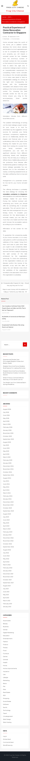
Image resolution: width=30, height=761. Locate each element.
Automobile (7, 620)
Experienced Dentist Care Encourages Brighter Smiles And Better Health (13, 361)
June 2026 (6, 415)
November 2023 (8, 505)
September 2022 (8, 547)
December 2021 (8, 574)
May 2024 (6, 487)
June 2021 (6, 591)
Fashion (5, 641)
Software (6, 704)
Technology (6, 710)
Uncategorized (7, 716)
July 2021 (6, 588)
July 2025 (6, 445)
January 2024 (7, 499)
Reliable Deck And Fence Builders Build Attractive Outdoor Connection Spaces (14, 372)
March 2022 (6, 565)
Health (5, 662)
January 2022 (7, 571)
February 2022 (7, 568)
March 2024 (7, 493)
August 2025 (7, 442)
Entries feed (7, 739)
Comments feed (8, 742)
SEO (4, 695)
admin (5, 36)
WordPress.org (7, 745)
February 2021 (7, 603)
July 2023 (6, 517)
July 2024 (6, 481)
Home (5, 665)
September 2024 (8, 475)
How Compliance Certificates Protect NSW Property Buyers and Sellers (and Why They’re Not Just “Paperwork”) (14, 308)
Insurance (6, 671)
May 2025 (6, 451)
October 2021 (7, 580)
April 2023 (6, 526)
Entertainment (7, 638)
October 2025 (7, 436)
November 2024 (8, 469)
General (5, 659)
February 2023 (7, 532)
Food (4, 650)
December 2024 (8, 466)
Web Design (7, 719)
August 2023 (7, 514)
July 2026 (6, 412)
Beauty (5, 623)
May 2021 (6, 594)
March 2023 (6, 529)
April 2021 (6, 597)
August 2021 (7, 586)
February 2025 (7, 460)
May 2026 (6, 418)
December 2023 (8, 502)
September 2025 (8, 439)
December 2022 (8, 538)
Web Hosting (7, 722)
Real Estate (6, 38)
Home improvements (10, 668)
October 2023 (7, 508)
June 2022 (6, 556)
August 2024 (7, 478)
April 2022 (6, 562)
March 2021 (6, 600)
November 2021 (8, 576)
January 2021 (7, 606)
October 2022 (7, 544)
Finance (5, 644)
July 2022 (6, 553)
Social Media (7, 701)
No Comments (15, 38)
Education (6, 635)
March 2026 (6, 424)
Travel (5, 713)
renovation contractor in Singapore (15, 194)
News (5, 683)
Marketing (6, 680)
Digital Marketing (8, 632)
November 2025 (8, 433)
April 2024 (6, 490)
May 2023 (6, 523)
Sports (5, 707)
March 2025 (6, 457)
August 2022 (7, 550)
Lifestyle (5, 677)
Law (4, 674)
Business (5, 626)
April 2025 (6, 454)
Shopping (6, 698)
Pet (4, 686)
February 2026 (7, 427)
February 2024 (7, 496)
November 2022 (8, 541)
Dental (5, 629)
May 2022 (6, 559)
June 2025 (6, 448)
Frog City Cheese (15, 11)
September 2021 (8, 582)
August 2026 (7, 409)
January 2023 (7, 535)
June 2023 (6, 520)
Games (5, 656)
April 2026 (6, 421)
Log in (5, 736)
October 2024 (7, 472)
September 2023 (8, 511)
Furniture (6, 653)
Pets (4, 689)
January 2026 (7, 430)
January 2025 (7, 463)
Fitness (5, 647)
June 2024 (6, 484)
